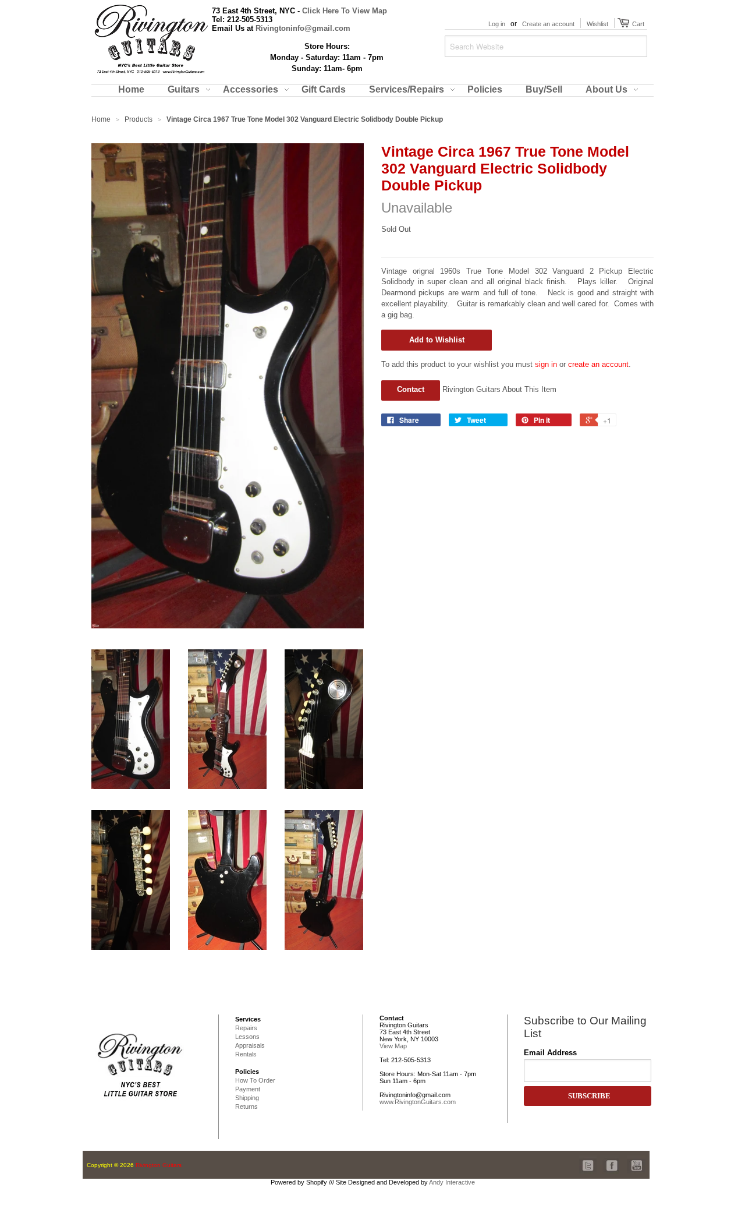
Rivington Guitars (159, 1165)
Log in (496, 23)
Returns (246, 1106)
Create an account (548, 23)
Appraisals (250, 1045)
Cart (636, 23)
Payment (247, 1089)
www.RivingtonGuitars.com (417, 1101)
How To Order (255, 1080)
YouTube (636, 1159)
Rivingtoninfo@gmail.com (303, 28)
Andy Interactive (452, 1182)
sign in (546, 364)
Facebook (609, 1159)
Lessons (247, 1036)
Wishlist (597, 23)
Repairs (246, 1027)
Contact (410, 389)
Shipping (247, 1097)
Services (248, 1019)
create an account (598, 364)
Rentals (246, 1054)
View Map (393, 1045)
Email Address (550, 1052)
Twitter (588, 1159)
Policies (247, 1071)
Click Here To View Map (344, 10)
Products (138, 119)
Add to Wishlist (436, 339)
